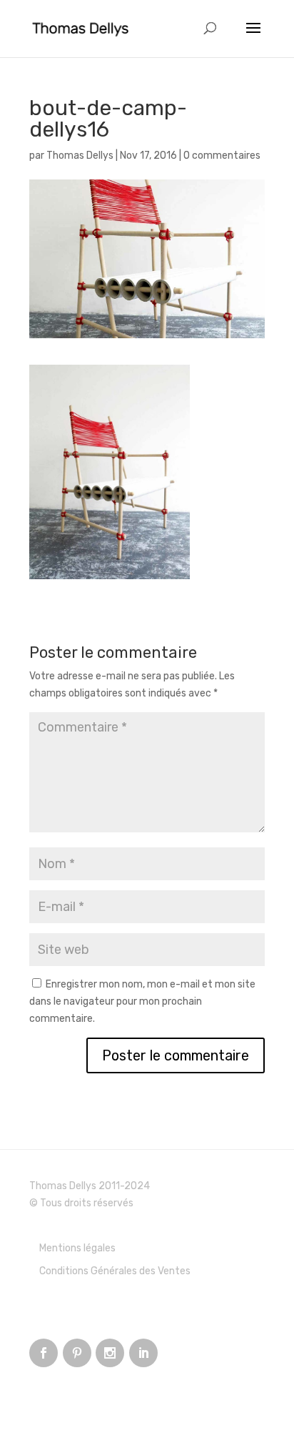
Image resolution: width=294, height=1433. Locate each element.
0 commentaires (221, 155)
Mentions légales (77, 1248)
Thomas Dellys (79, 155)
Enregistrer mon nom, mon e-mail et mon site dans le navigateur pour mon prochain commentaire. (142, 1001)
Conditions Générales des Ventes (115, 1271)
